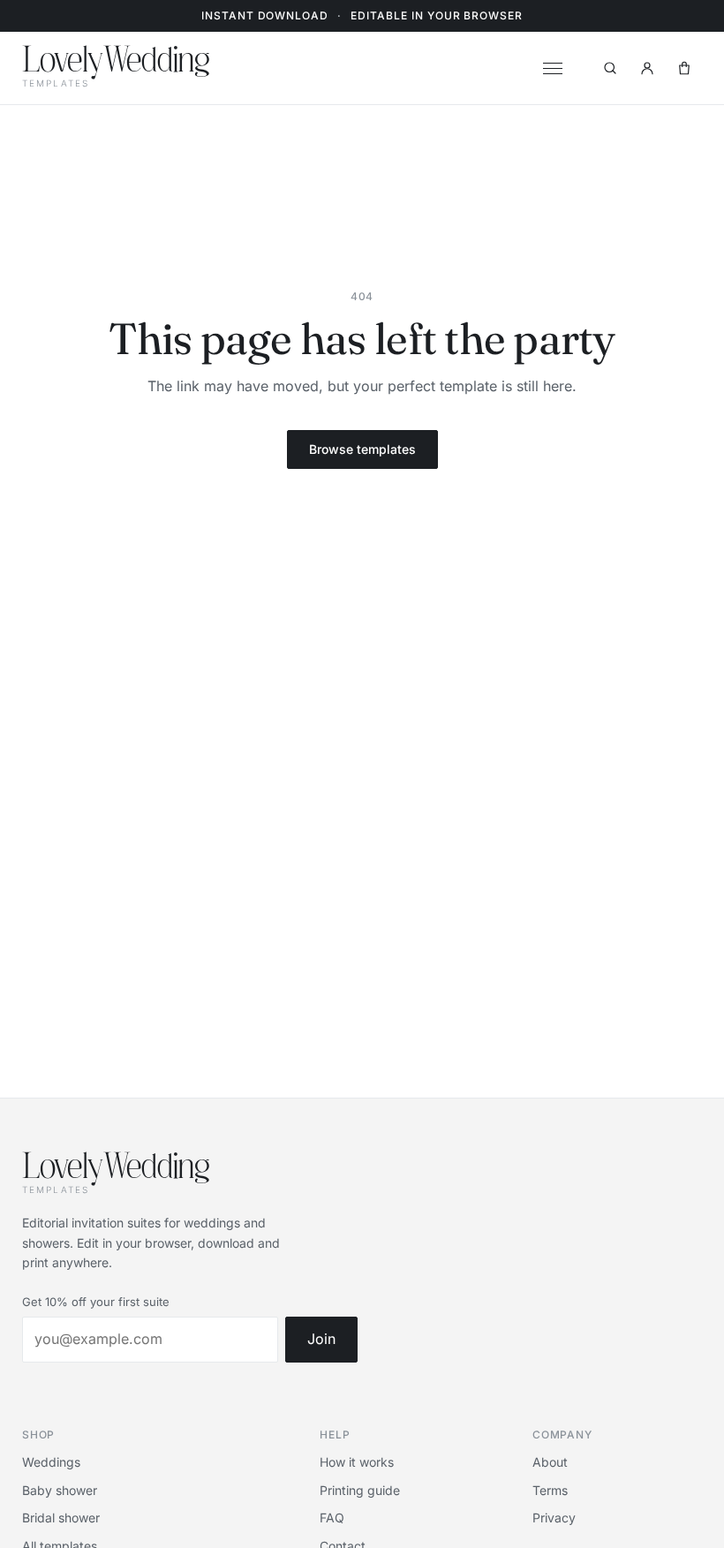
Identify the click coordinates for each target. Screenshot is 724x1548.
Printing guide (360, 1490)
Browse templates (362, 449)
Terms (550, 1490)
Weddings (51, 1461)
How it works (357, 1461)
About (550, 1461)
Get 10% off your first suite (96, 1302)
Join (321, 1339)
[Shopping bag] (684, 68)
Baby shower (59, 1490)
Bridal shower (61, 1517)
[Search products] (610, 68)
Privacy (554, 1517)
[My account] (647, 68)
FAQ (332, 1517)
